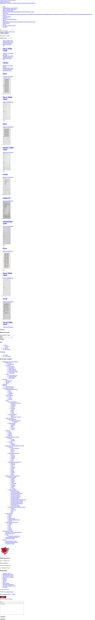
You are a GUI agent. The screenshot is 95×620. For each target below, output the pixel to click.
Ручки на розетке (12, 489)
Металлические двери (8, 10)
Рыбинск (13, 404)
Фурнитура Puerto (15, 497)
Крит (12, 449)
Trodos (12, 439)
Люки (11, 11)
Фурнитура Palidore (15, 495)
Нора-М (10, 399)
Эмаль (14, 9)
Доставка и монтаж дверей (9, 25)
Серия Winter (11, 378)
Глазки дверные (9, 395)
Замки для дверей (7, 14)
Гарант (10, 394)
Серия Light (11, 364)
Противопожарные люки (14, 536)
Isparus (9, 433)
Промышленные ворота (8, 21)
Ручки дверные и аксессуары (12, 475)
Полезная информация (8, 584)
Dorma (9, 432)
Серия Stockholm (7, 16)
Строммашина (11, 518)
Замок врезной (11, 423)
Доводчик (36, 14)
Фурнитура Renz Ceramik (17, 501)
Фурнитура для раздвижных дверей (16, 507)
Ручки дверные (68, 14)
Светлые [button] (6, 346)
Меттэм (13, 463)
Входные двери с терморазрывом (13, 532)
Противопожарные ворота (20, 21)
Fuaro (9, 391)
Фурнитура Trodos (15, 494)
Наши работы (6, 23)
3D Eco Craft (6, 9)
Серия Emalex (11, 366)
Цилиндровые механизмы (85, 14)
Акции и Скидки (7, 573)
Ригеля (10, 438)
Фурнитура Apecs (15, 492)
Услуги (4, 24)
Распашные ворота (31, 21)
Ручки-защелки (75, 14)
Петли (32, 14)
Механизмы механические (14, 462)
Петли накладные (12, 401)
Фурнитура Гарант (15, 506)
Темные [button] (6, 347)
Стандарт (13, 405)
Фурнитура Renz (15, 498)
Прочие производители (13, 519)
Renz (12, 410)
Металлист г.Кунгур (16, 403)
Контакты (5, 26)
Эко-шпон (11, 9)
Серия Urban (11, 373)
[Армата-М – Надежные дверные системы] (17, 3)
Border (12, 425)
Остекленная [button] (7, 356)
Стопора (10, 442)
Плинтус (5, 15)
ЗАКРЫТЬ (3, 619)
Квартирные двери (10, 533)
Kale (12, 426)
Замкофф (10, 393)
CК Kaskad (13, 483)
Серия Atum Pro (12, 369)
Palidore (13, 472)
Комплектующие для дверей (12, 437)
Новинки (5, 384)
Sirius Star (13, 509)
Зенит (9, 517)
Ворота (4, 20)
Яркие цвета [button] (7, 349)
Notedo (10, 434)
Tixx (12, 512)
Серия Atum (11, 368)
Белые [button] (5, 345)
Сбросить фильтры (5, 33)
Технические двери (29, 11)
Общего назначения (16, 420)
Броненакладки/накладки (17, 14)
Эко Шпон (11, 19)
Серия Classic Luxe (12, 375)
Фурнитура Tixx (15, 504)
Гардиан (13, 424)
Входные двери (6, 11)
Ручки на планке (12, 477)
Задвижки (10, 447)
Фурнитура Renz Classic (16, 502)
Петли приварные (12, 414)
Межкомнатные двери (8, 574)
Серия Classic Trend (13, 371)
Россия (12, 415)
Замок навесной (12, 419)
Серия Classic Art (12, 370)
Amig (12, 465)
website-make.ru (9, 591)
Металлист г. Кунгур (16, 416)
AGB (12, 459)
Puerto (12, 411)
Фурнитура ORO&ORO (16, 493)
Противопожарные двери (19, 11)
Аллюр (10, 398)
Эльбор (13, 478)
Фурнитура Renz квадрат (17, 503)
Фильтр (2, 339)
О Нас (4, 6)
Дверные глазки (27, 14)
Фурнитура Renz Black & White (18, 499)
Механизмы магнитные (14, 453)
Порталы (5, 18)
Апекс (9, 390)
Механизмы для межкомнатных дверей (55, 14)
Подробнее (10, 53)
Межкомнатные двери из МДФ (10, 8)
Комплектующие (42, 14)
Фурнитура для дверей (8, 388)
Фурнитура (5, 13)
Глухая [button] (6, 354)
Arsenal (13, 409)
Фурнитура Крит (15, 490)
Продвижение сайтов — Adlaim (7, 594)
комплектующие (15, 448)
